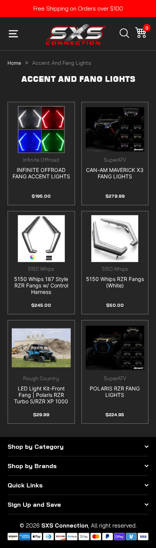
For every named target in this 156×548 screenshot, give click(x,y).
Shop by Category (36, 446)
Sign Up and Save (34, 504)
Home (14, 62)
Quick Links (25, 485)
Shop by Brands (32, 466)
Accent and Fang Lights (61, 62)
